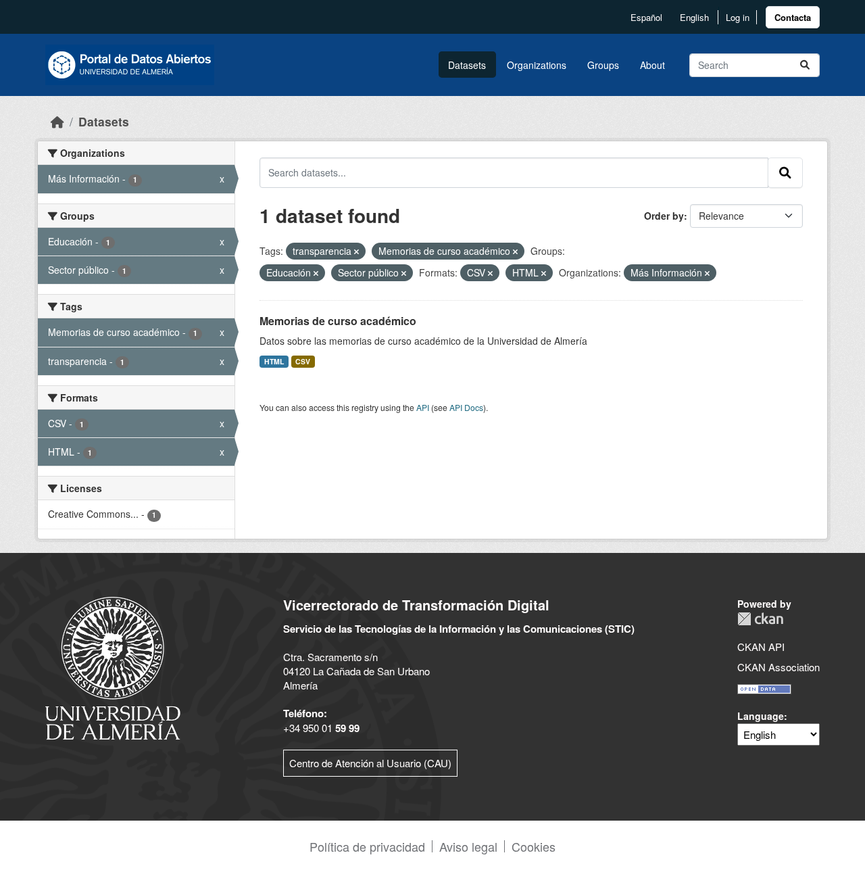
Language (760, 716)
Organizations (536, 65)
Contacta (792, 17)
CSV (302, 361)
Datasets (467, 65)
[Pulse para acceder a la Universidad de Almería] (112, 667)
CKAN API (761, 646)
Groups (603, 65)
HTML (274, 361)
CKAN (760, 619)
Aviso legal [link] (468, 846)
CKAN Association (778, 667)
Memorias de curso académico (338, 321)
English (694, 17)
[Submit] (804, 65)
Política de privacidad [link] (367, 846)
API (422, 407)
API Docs (466, 407)
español (646, 17)
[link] (793, 17)
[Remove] (356, 251)
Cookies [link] (533, 846)
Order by (664, 215)
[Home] (57, 121)
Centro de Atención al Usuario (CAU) (370, 763)
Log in (737, 17)
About (652, 65)
